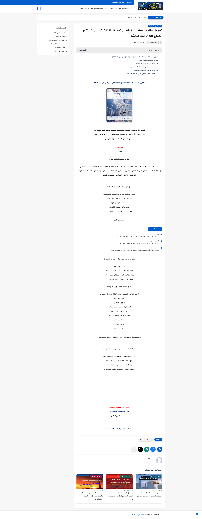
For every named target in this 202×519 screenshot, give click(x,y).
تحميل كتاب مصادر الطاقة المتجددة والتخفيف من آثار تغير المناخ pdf (135, 57)
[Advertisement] (119, 392)
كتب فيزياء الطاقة (155, 26)
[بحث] (39, 8)
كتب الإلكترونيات (114, 8)
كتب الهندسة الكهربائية (57, 40)
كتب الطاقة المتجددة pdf (119, 412)
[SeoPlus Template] (163, 514)
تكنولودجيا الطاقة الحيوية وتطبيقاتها (146, 70)
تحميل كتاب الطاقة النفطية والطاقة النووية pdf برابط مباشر (138, 237)
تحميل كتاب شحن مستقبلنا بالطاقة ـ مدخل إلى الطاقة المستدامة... (135, 250)
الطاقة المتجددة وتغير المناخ (148, 60)
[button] (153, 449)
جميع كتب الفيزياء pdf (119, 416)
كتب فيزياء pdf (127, 8)
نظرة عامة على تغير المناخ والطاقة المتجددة (143, 67)
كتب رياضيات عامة (59, 48)
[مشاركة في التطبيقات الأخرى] (134, 449)
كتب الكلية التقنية (86, 8)
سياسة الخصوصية (118, 2)
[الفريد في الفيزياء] (150, 6)
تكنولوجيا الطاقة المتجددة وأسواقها (146, 63)
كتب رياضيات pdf (100, 8)
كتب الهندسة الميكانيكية (57, 44)
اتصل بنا (129, 2)
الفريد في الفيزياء (138, 515)
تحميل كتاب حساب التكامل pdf (135, 17)
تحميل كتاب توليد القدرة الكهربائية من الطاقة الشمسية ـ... (138, 243)
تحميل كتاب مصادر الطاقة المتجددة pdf (119, 429)
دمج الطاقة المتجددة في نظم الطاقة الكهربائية (142, 74)
